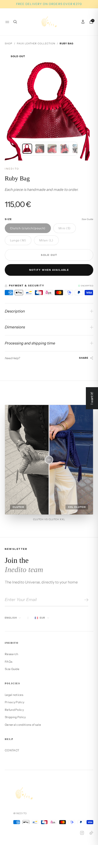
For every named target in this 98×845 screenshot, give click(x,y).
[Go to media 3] (52, 149)
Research (11, 654)
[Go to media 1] (27, 149)
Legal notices (14, 695)
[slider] (49, 459)
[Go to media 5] (77, 149)
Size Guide (87, 219)
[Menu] (7, 22)
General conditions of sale (23, 724)
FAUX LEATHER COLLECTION (36, 43)
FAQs (8, 661)
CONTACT (12, 750)
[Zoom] (86, 58)
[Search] (15, 22)
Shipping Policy (15, 717)
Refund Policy (14, 710)
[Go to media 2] (40, 149)
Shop (8, 43)
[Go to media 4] (65, 149)
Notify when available (49, 269)
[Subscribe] (85, 600)
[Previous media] (12, 105)
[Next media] (86, 105)
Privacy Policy (14, 702)
